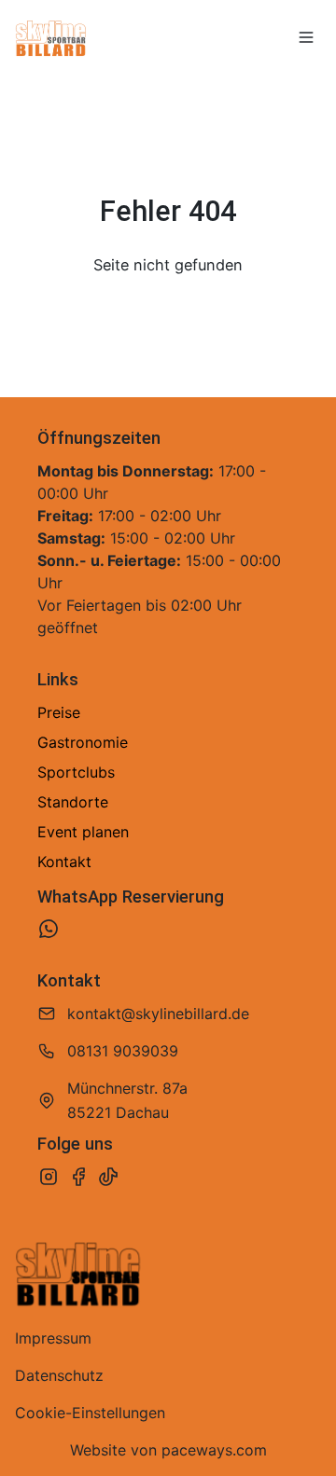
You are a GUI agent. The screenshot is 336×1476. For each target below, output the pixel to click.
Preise (58, 712)
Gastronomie (82, 742)
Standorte (72, 802)
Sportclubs (76, 772)
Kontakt (64, 861)
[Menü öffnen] (306, 37)
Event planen (83, 831)
